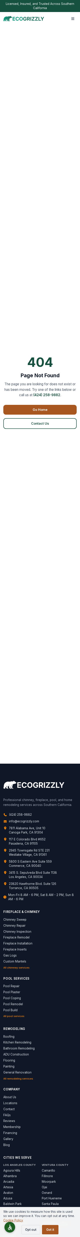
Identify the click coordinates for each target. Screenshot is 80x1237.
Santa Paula (50, 1204)
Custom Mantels (14, 961)
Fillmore (47, 1176)
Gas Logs (10, 955)
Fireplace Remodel (16, 937)
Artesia (8, 1187)
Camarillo (48, 1170)
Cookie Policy (13, 1220)
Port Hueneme (52, 1198)
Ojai (44, 1187)
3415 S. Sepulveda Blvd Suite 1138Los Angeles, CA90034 (33, 875)
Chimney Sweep (14, 919)
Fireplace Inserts (15, 949)
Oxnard (47, 1193)
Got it (50, 1229)
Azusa (7, 1198)
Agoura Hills (11, 1170)
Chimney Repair (14, 925)
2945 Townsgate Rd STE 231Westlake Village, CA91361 (29, 852)
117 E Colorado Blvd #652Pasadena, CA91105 (27, 841)
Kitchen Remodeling (17, 1042)
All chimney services (16, 967)
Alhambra (10, 1176)
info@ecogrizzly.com (24, 821)
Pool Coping (12, 998)
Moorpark (49, 1181)
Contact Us (40, 423)
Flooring (9, 1060)
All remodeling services (18, 1078)
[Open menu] (73, 18)
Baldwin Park (12, 1204)
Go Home (40, 410)
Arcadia (8, 1181)
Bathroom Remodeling (19, 1048)
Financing (10, 1133)
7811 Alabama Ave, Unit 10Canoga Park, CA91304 (27, 830)
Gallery (8, 1139)
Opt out (30, 1229)
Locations (10, 1103)
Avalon (8, 1193)
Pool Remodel (13, 1004)
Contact (9, 1109)
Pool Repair (11, 986)
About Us (9, 1097)
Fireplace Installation (17, 943)
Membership (12, 1127)
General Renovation (17, 1072)
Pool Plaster (11, 992)
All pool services (13, 1016)
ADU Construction (16, 1054)
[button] (9, 1227)
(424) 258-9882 (46, 395)
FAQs (7, 1115)
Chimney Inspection (17, 931)
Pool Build (10, 1010)
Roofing (8, 1036)
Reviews (9, 1121)
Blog (6, 1145)
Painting (8, 1066)
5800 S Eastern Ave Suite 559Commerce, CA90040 (30, 864)
